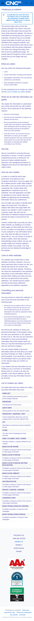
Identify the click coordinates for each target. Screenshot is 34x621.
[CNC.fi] (13, 3)
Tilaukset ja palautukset (24, 612)
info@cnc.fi (19, 542)
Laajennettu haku (9, 612)
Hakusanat (25, 610)
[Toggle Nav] (2, 3)
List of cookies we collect (16, 92)
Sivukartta (22, 615)
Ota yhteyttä (14, 615)
